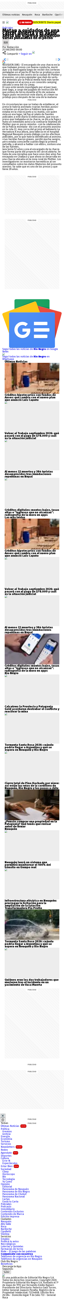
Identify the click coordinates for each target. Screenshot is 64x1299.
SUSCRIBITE (47, 22)
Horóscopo (8, 1174)
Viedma (5, 1234)
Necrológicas (8, 1244)
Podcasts (6, 1206)
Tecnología (8, 1179)
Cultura (5, 1158)
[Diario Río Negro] (7, 22)
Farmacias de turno (12, 1249)
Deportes (6, 1156)
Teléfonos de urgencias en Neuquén (21, 1259)
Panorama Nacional (13, 1196)
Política (5, 1129)
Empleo (5, 1239)
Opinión (5, 1184)
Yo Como (7, 1181)
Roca (37, 14)
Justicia (6, 1134)
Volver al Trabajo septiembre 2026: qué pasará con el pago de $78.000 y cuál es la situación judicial (32, 436)
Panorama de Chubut (14, 1194)
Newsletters (11, 1146)
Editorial (7, 1186)
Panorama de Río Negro (16, 1191)
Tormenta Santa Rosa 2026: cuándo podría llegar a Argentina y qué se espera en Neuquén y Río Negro (29, 747)
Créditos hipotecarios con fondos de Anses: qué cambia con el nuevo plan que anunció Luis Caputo (30, 397)
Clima (5, 1171)
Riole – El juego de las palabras (18, 1251)
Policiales (7, 27)
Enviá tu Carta (10, 1201)
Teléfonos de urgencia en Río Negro (21, 1256)
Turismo (5, 1141)
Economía (6, 1139)
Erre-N (6, 1161)
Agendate (9, 1152)
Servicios (6, 1144)
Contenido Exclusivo (12, 1211)
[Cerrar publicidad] (3, 1116)
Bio (4, 1176)
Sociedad (6, 1169)
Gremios (7, 1131)
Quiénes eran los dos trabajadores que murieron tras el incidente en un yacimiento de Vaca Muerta (32, 982)
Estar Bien (9, 1166)
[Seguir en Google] (3, 61)
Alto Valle (6, 1224)
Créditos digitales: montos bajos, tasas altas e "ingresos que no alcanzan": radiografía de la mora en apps (32, 512)
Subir (7, 1271)
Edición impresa (10, 1216)
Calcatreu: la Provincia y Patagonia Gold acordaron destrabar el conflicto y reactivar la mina (32, 709)
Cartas (6, 1199)
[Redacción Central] (5, 40)
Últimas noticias (11, 14)
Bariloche (47, 14)
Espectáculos (9, 1163)
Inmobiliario (8, 1209)
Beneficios (7, 1264)
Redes (4, 1150)
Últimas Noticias (13, 1126)
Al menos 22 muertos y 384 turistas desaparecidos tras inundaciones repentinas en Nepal (29, 474)
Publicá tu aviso (10, 1241)
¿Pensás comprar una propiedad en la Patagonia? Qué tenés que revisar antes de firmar (31, 824)
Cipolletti (6, 1231)
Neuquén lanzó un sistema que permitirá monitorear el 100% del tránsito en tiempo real (28, 865)
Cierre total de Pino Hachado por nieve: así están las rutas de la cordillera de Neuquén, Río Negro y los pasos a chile (32, 785)
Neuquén (27, 14)
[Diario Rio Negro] (3, 1275)
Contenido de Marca (12, 1214)
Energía (5, 1136)
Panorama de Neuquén (15, 1189)
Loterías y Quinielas (12, 1246)
